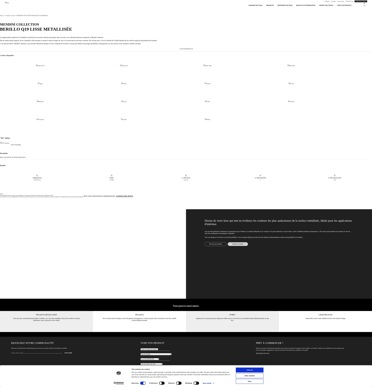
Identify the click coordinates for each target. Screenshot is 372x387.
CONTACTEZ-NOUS (124, 196)
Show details (207, 383)
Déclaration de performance (13, 157)
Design (2, 15)
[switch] (162, 383)
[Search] (365, 4)
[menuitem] (255, 5)
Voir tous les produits (215, 244)
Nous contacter (340, 1)
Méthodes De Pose (262, 353)
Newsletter (333, 1)
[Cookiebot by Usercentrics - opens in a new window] (118, 383)
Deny (249, 381)
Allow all (250, 370)
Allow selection (250, 376)
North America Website (361, 1)
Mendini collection (10, 15)
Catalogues (327, 1)
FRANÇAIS (349, 1)
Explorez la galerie (238, 244)
